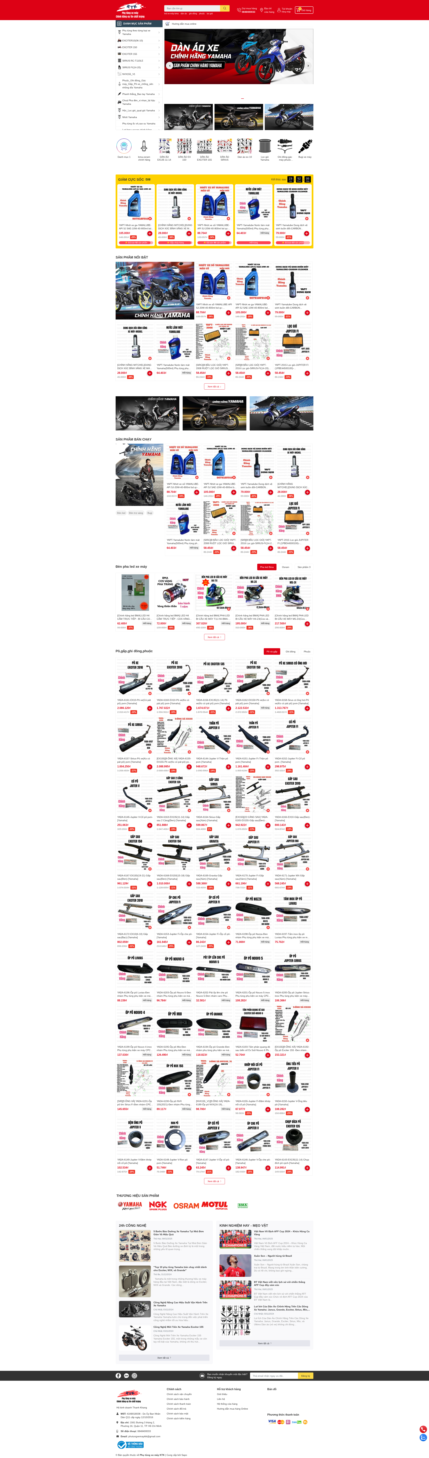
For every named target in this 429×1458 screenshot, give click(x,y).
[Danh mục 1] (124, 146)
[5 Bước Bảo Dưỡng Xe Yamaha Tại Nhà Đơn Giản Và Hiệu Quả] (135, 1246)
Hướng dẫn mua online (184, 23)
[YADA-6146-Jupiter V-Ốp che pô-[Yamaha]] (253, 1136)
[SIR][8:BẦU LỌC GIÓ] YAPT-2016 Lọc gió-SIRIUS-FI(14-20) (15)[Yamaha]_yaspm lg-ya (252, 368)
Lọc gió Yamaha (264, 158)
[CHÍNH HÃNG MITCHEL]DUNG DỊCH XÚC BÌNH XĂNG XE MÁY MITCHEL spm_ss (175, 228)
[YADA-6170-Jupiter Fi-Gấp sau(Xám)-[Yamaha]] (253, 852)
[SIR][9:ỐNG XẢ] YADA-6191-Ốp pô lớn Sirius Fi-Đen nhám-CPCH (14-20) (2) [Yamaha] (134, 1104)
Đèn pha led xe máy (131, 566)
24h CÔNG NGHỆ (132, 1225)
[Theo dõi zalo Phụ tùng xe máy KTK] (126, 1375)
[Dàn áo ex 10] (244, 146)
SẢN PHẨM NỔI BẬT (132, 257)
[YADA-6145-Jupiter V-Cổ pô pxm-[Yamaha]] (135, 794)
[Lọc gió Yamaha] (264, 146)
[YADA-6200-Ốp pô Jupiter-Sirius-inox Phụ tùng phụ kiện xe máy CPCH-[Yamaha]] (292, 969)
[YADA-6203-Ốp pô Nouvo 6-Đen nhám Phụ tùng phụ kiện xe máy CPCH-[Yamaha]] (174, 969)
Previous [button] (169, 65)
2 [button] (238, 98)
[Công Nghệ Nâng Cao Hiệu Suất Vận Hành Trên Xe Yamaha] (135, 1309)
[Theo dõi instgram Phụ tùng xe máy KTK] (134, 1375)
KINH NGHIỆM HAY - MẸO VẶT (244, 1225)
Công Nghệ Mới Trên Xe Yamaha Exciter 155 (178, 1326)
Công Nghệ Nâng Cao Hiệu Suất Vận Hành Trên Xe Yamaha (180, 1304)
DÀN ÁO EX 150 (184, 158)
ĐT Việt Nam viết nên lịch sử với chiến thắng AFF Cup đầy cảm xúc (279, 1283)
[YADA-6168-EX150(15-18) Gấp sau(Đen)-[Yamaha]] (174, 852)
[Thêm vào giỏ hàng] (228, 233)
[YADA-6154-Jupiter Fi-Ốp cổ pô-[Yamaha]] (214, 911)
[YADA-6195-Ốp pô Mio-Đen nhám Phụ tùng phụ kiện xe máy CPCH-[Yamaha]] (174, 1024)
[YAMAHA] (129, 1205)
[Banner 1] (188, 117)
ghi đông (193, 13)
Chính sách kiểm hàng (179, 1418)
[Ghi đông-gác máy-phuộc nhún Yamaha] (284, 146)
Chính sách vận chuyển (179, 1394)
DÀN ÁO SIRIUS (224, 158)
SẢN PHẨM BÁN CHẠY (133, 439)
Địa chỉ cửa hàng (269, 10)
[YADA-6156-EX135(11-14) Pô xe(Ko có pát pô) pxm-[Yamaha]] (214, 677)
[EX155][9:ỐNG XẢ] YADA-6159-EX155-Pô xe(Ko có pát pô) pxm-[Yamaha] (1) (174, 761)
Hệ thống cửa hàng (227, 1403)
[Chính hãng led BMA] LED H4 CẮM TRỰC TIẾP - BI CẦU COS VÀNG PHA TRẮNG (134, 618)
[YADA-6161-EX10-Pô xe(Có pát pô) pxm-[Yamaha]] (135, 677)
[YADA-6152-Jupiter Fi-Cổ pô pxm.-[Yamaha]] (292, 735)
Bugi (149, 512)
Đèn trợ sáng (136, 512)
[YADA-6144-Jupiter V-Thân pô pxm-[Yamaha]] (214, 735)
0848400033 (248, 11)
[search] (225, 8)
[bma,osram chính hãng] (144, 146)
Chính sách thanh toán (179, 1403)
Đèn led (121, 512)
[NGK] (158, 1205)
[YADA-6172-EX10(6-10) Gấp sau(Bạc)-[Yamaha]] (135, 911)
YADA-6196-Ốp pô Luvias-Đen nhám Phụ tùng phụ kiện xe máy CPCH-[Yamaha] (134, 995)
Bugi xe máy (305, 157)
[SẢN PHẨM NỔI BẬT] (155, 290)
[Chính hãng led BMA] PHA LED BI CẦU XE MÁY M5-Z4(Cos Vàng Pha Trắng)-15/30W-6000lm (293, 618)
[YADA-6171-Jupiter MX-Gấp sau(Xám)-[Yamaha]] (292, 852)
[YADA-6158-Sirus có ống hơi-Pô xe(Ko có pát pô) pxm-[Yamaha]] (292, 677)
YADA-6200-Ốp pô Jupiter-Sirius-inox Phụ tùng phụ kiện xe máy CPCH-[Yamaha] (292, 995)
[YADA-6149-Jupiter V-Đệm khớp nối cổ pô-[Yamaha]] (135, 1136)
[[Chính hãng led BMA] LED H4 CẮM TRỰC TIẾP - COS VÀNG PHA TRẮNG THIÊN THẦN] (174, 592)
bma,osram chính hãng (144, 158)
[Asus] (214, 1205)
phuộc (202, 13)
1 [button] (235, 98)
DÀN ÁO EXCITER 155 (204, 158)
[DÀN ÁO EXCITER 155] (204, 146)
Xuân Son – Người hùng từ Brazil (273, 1255)
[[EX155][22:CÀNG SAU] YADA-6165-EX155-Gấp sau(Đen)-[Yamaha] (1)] (253, 794)
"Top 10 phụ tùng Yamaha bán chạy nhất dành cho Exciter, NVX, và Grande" (180, 1268)
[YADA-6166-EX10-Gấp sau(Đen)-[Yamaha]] (292, 794)
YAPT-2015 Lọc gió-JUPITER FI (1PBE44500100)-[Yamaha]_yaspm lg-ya (292, 368)
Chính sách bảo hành (178, 1398)
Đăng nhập (286, 12)
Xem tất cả (214, 386)
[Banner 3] (289, 117)
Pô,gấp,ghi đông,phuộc (134, 651)
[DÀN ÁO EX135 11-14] (164, 146)
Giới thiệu (222, 1394)
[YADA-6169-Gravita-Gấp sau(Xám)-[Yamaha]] (214, 852)
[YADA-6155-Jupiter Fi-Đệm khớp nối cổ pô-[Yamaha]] (253, 1078)
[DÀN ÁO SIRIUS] (224, 146)
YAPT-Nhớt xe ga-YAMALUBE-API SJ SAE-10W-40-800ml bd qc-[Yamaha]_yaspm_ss (135, 228)
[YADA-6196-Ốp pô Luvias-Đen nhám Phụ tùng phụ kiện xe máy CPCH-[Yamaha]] (135, 969)
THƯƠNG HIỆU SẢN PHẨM (137, 1195)
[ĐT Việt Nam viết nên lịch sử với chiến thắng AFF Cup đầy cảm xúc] (235, 1289)
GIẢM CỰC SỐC (131, 179)
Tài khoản (287, 8)
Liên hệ (221, 1398)
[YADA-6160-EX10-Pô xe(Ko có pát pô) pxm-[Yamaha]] (174, 677)
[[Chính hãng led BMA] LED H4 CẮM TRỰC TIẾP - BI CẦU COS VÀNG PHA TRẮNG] (135, 592)
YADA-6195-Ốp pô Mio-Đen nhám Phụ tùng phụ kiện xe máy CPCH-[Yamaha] (174, 1050)
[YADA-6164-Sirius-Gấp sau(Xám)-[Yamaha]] (214, 794)
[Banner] (139, 475)
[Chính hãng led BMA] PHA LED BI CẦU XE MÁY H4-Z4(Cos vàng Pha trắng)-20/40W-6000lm (253, 618)
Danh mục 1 (124, 157)
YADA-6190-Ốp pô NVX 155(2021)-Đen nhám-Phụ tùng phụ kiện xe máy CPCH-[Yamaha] (174, 1104)
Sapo (184, 1454)
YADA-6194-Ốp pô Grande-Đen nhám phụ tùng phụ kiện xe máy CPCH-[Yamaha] (213, 1050)
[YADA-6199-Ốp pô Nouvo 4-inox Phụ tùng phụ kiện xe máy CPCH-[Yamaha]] (135, 1024)
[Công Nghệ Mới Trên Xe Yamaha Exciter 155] (135, 1338)
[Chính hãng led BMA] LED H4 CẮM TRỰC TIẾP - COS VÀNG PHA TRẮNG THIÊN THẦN (173, 618)
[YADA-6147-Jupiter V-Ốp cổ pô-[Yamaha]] (214, 1136)
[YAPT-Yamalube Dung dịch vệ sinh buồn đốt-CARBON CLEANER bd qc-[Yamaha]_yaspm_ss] (292, 203)
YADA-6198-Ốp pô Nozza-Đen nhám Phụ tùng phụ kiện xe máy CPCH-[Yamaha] (252, 937)
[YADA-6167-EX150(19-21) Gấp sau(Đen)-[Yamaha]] (135, 852)
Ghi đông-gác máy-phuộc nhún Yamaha (285, 158)
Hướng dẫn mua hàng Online (232, 1408)
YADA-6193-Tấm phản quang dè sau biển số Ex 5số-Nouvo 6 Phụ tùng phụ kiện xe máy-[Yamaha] (252, 1050)
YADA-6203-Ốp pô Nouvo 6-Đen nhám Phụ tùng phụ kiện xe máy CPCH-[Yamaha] (174, 995)
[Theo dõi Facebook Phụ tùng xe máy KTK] (118, 1375)
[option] (238, 56)
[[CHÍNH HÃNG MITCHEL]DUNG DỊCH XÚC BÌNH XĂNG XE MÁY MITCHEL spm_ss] (175, 203)
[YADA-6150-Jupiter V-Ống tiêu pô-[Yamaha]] (292, 1078)
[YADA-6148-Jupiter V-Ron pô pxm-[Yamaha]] (174, 1136)
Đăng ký (305, 1375)
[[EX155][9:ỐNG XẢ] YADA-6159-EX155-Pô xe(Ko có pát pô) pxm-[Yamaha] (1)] (174, 735)
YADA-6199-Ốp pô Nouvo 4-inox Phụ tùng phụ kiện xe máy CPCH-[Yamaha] (135, 1050)
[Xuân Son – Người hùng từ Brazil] (235, 1265)
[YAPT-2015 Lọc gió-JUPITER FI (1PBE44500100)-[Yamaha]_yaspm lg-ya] (292, 342)
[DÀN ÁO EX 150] (184, 146)
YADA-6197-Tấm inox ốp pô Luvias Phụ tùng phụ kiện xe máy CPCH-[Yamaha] (292, 937)
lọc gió (210, 13)
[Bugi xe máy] (305, 146)
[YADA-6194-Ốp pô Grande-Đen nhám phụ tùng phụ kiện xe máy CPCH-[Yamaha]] (214, 1024)
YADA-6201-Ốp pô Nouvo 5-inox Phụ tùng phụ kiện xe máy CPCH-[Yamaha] (253, 995)
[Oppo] (186, 1205)
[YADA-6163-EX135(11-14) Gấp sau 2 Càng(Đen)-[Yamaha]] (174, 794)
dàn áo (184, 13)
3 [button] (242, 98)
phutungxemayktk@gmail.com (144, 1436)
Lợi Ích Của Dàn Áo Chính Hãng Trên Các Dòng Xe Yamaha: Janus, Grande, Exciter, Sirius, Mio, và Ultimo (281, 1308)
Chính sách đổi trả (176, 1408)
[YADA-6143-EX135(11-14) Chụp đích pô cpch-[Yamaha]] (292, 1136)
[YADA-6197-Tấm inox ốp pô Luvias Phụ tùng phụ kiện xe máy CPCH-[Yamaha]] (292, 911)
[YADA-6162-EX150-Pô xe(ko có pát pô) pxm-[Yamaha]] (253, 677)
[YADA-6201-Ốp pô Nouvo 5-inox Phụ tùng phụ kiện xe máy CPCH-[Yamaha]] (253, 969)
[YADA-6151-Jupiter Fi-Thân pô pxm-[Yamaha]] (253, 735)
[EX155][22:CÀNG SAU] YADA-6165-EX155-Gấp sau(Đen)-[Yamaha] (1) (251, 820)
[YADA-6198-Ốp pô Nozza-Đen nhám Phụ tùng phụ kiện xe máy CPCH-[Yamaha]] (253, 911)
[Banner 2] (238, 117)
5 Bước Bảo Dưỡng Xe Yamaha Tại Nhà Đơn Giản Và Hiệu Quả (179, 1233)
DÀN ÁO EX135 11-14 (164, 158)
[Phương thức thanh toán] (288, 1421)
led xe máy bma (171, 13)
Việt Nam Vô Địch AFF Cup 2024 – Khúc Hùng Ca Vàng (282, 1233)
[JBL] (242, 1205)
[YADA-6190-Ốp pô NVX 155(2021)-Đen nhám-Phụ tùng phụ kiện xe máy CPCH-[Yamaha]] (174, 1078)
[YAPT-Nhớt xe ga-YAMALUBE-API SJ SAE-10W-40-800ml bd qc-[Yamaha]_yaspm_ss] (136, 203)
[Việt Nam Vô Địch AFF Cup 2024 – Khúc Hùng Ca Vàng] (235, 1239)
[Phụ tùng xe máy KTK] (136, 10)
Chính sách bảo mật (177, 1413)
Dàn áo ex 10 (245, 157)
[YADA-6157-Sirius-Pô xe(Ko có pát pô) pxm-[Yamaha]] (135, 735)
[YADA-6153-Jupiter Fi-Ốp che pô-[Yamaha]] (174, 911)
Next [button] (308, 65)
